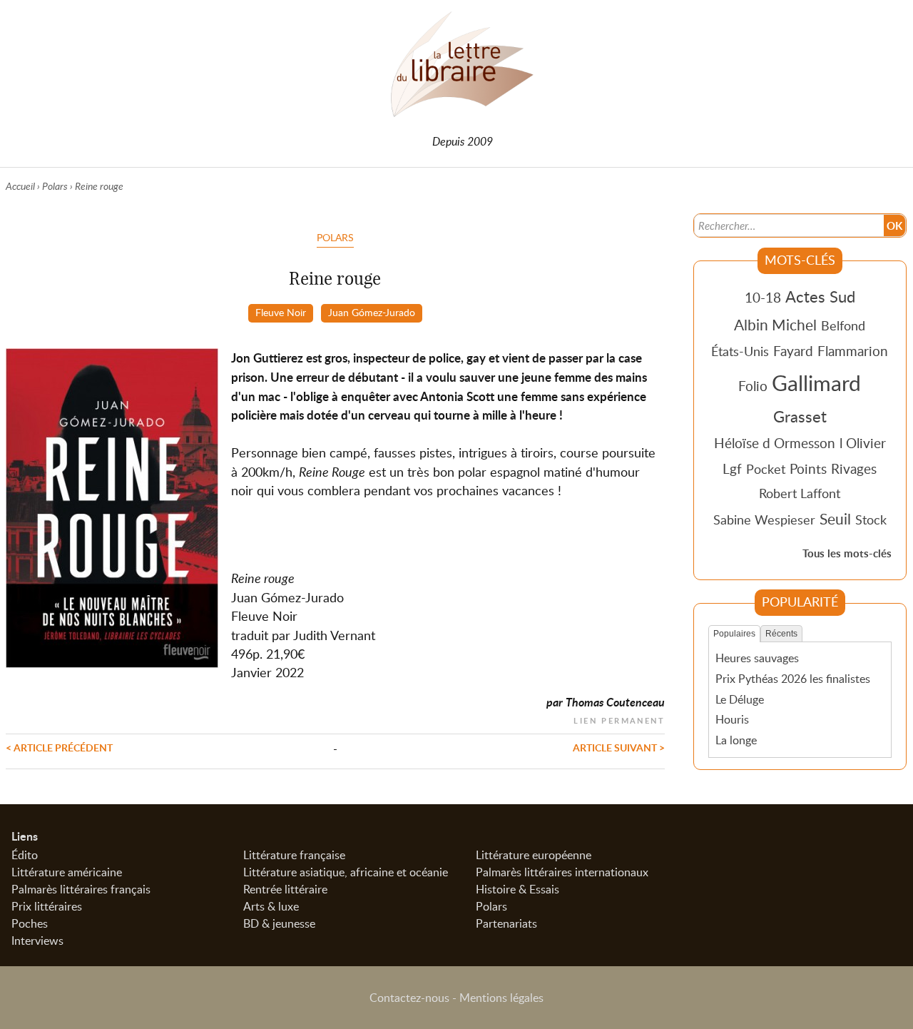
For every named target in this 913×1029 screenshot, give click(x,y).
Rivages (854, 468)
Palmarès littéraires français (81, 889)
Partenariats (506, 923)
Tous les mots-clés (847, 553)
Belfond (843, 325)
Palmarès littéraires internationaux (562, 872)
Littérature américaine (66, 872)
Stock (871, 519)
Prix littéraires (46, 906)
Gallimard (816, 382)
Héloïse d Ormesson (774, 442)
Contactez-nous (409, 997)
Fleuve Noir (280, 312)
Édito (24, 855)
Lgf (732, 468)
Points (808, 468)
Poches (29, 923)
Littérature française (294, 855)
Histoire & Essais (517, 889)
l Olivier (863, 442)
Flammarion (852, 350)
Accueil (20, 186)
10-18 (763, 297)
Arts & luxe (271, 906)
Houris (732, 719)
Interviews (37, 940)
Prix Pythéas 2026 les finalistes (792, 678)
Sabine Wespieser (764, 519)
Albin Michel (775, 325)
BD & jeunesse (279, 923)
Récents (781, 634)
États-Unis (740, 351)
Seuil (835, 519)
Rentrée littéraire (285, 889)
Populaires (734, 634)
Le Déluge (739, 699)
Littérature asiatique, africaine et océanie (345, 872)
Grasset (800, 416)
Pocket (765, 468)
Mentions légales (501, 997)
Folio (752, 385)
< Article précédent (59, 747)
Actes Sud (820, 296)
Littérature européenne (533, 855)
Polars (55, 186)
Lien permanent (619, 719)
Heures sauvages (757, 658)
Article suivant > (619, 747)
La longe (736, 740)
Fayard (793, 350)
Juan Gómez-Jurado (371, 312)
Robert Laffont (799, 493)
